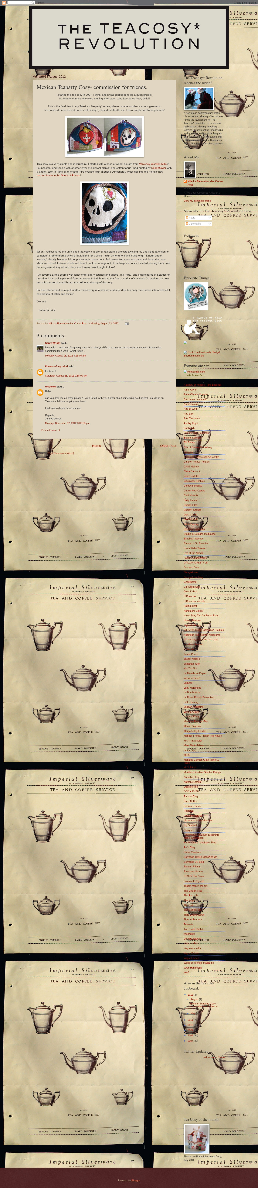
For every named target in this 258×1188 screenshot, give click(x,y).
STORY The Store (194, 876)
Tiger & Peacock (193, 919)
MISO (187, 755)
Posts (191, 217)
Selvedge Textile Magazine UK (200, 857)
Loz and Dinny (191, 716)
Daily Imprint (191, 500)
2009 (191, 1030)
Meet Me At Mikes (194, 745)
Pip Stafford (190, 825)
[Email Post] (126, 323)
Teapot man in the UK (196, 885)
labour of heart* (192, 678)
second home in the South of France (58, 175)
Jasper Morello (192, 658)
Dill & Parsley (191, 524)
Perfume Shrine (192, 806)
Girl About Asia (192, 586)
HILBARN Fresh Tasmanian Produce (204, 629)
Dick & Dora (190, 514)
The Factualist (191, 895)
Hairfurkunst (190, 605)
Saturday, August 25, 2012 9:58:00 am (66, 375)
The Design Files (193, 890)
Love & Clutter (191, 711)
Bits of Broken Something (198, 447)
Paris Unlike (190, 801)
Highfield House (192, 625)
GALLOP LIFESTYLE (196, 562)
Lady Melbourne (192, 687)
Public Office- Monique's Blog (200, 842)
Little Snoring (191, 702)
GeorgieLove (191, 572)
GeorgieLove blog (193, 577)
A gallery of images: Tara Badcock (202, 384)
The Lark (188, 905)
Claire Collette (191, 476)
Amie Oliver (190, 389)
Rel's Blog (189, 847)
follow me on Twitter (214, 1057)
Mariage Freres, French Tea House (203, 735)
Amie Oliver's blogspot (196, 394)
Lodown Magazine (193, 706)
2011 (191, 1019)
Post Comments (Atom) (61, 453)
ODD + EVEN (191, 791)
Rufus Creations (192, 852)
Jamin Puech (191, 654)
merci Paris (190, 750)
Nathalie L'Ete (191, 777)
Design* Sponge (192, 509)
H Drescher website (194, 601)
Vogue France (191, 958)
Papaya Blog (191, 796)
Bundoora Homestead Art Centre (201, 457)
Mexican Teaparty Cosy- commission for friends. (204, 1005)
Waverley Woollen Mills (153, 164)
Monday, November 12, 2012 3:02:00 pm (67, 423)
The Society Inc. (193, 909)
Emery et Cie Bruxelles (196, 543)
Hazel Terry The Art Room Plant (201, 615)
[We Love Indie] (194, 371)
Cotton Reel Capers (194, 490)
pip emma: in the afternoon (198, 820)
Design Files (190, 505)
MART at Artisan (193, 740)
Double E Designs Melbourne (200, 533)
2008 (191, 1035)
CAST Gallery (191, 466)
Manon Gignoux (192, 726)
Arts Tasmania (192, 418)
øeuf (186, 972)
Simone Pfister (192, 866)
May (193, 1013)
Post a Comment (50, 430)
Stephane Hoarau (193, 871)
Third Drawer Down (194, 914)
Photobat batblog (193, 815)
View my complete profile (197, 200)
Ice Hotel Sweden (193, 644)
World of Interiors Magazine (199, 962)
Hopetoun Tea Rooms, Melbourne (202, 634)
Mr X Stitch (190, 767)
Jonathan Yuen (192, 663)
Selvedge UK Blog (194, 861)
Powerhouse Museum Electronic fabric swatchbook (201, 836)
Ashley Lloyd (191, 423)
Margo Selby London (195, 731)
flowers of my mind (56, 366)
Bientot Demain (192, 437)
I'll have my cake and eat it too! (201, 639)
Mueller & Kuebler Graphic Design (202, 772)
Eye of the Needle (193, 553)
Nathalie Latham (193, 781)
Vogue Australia (192, 948)
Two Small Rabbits (194, 929)
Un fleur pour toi (192, 938)
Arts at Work (191, 408)
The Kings (189, 900)
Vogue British (191, 953)
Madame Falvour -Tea (196, 721)
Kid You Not (190, 668)
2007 (191, 1040)
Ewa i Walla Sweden (195, 548)
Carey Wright (52, 343)
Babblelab (189, 428)
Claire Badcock (192, 471)
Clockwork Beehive (194, 481)
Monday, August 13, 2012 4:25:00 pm (65, 355)
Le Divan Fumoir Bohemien (198, 697)
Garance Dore (191, 567)
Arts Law (188, 413)
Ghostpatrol (190, 581)
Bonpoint (188, 452)
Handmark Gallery (193, 610)
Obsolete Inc (191, 786)
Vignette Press (192, 943)
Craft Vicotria (191, 495)
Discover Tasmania (194, 529)
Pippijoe (188, 830)
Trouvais (188, 924)
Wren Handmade (193, 967)
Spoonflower (158, 168)
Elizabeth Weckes (194, 538)
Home (96, 446)
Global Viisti (190, 591)
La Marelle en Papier (195, 673)
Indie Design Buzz (196, 375)
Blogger (135, 1180)
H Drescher (190, 596)
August (195, 999)
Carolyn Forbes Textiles (197, 461)
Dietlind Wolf (191, 519)
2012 (191, 994)
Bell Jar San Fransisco (196, 433)
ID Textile (189, 649)
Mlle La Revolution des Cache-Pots (205, 183)
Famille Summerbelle (195, 557)
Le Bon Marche (192, 692)
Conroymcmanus (193, 485)
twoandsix (189, 933)
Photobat (189, 810)
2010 (191, 1025)
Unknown (50, 386)
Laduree (188, 682)
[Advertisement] (195, 1087)
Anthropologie (191, 404)
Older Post (168, 446)
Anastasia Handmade (195, 399)
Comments (194, 223)
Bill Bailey (189, 442)
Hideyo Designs (192, 620)
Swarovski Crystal (194, 881)
